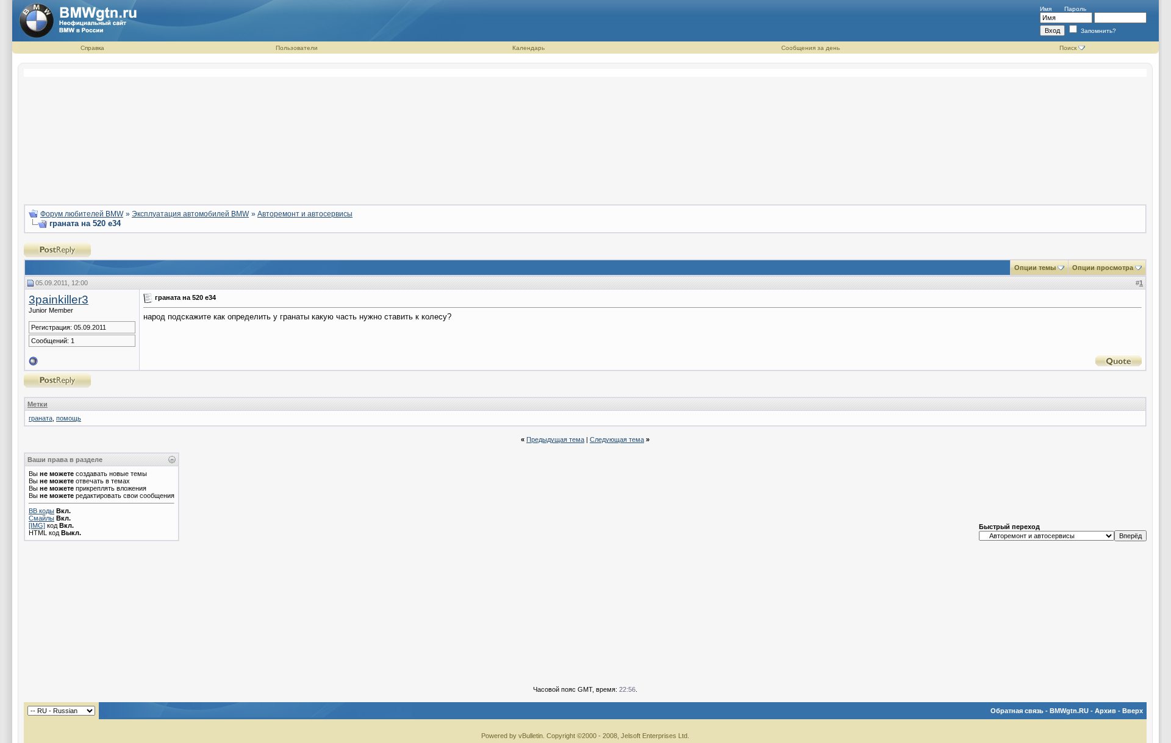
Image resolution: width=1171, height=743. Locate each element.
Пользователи (297, 47)
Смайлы (41, 518)
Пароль (1075, 8)
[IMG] (37, 525)
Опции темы (1035, 267)
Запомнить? (1097, 30)
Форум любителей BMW (81, 214)
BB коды (41, 510)
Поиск (1067, 47)
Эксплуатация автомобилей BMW (190, 214)
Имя (1045, 8)
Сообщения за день (810, 47)
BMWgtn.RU (1069, 710)
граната (40, 418)
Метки (37, 404)
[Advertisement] (585, 132)
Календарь (528, 47)
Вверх (1132, 710)
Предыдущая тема (555, 439)
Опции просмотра (1102, 267)
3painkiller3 (58, 299)
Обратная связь (1017, 710)
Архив (1105, 710)
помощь (68, 418)
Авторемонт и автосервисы (305, 214)
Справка (92, 47)
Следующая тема (617, 439)
